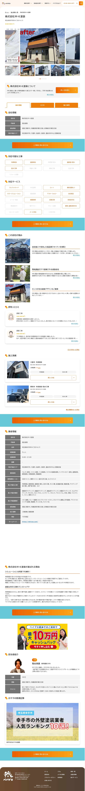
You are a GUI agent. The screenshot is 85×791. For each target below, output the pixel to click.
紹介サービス (74, 777)
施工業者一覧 (14, 12)
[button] (12, 70)
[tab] (41, 78)
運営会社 (46, 774)
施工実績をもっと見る (72, 409)
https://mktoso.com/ (30, 521)
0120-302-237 (24, 777)
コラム (59, 771)
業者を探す (27, 3)
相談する (47, 3)
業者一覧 (73, 771)
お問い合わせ (48, 780)
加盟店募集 (74, 774)
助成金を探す (37, 3)
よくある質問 (61, 774)
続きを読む (50, 94)
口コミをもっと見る (73, 349)
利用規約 (60, 777)
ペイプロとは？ (57, 3)
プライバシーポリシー (50, 777)
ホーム (7, 12)
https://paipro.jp (22, 778)
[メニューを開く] (81, 3)
